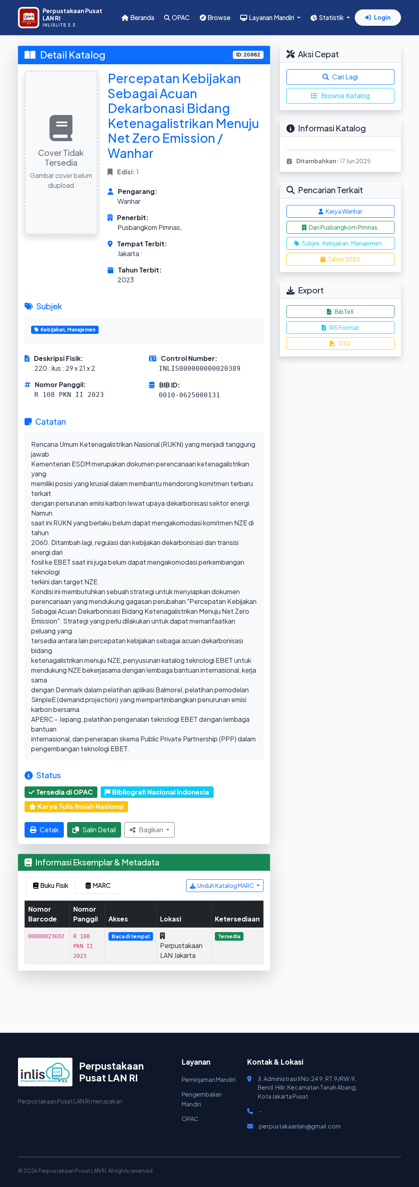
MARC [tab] (101, 885)
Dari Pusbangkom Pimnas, (343, 227)
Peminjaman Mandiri (209, 1079)
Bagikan (151, 829)
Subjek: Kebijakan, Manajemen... (344, 243)
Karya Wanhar (344, 211)
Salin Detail (99, 829)
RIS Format (344, 327)
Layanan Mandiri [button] (272, 17)
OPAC (181, 17)
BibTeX (344, 311)
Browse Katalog (345, 95)
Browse (218, 17)
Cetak (49, 829)
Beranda (142, 17)
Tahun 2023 (343, 259)
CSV (345, 343)
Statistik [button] (332, 17)
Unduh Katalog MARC (226, 885)
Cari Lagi (345, 76)
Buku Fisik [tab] (54, 885)
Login (382, 17)
